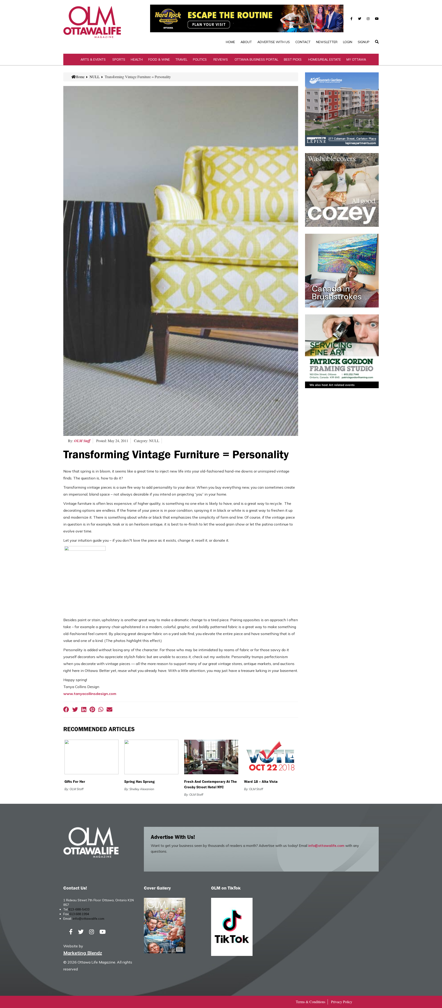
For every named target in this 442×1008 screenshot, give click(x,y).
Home (230, 42)
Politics (200, 59)
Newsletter (326, 42)
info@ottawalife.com (326, 845)
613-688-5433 (79, 909)
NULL (95, 76)
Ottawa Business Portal (256, 59)
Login (347, 42)
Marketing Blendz (82, 953)
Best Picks (293, 59)
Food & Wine (159, 59)
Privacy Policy (341, 1001)
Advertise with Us (273, 42)
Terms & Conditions (310, 1001)
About (246, 42)
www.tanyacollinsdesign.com (89, 693)
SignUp (363, 42)
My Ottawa (356, 59)
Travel (181, 59)
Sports (118, 59)
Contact (303, 42)
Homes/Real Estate (324, 59)
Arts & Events (93, 59)
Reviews (220, 59)
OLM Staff (82, 440)
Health (137, 59)
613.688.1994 (79, 914)
